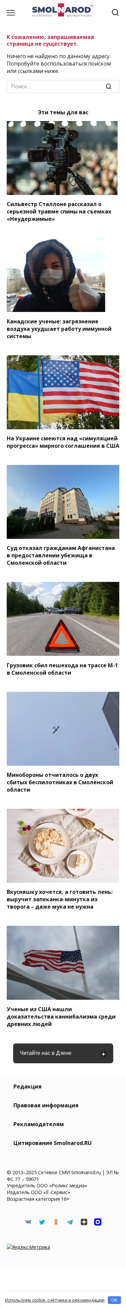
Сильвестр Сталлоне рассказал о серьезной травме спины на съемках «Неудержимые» (59, 211)
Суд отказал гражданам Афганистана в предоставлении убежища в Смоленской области (61, 555)
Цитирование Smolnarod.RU (52, 1143)
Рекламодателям (38, 1124)
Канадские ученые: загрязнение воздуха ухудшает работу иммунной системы (59, 328)
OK (114, 1300)
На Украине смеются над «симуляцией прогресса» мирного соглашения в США (63, 442)
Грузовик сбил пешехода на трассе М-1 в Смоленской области (62, 668)
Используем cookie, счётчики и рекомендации (54, 1300)
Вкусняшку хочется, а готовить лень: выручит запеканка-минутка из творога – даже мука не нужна (60, 899)
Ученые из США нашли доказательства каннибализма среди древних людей (61, 1016)
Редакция (27, 1086)
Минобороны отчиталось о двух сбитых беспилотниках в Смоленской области (60, 782)
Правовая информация (46, 1105)
